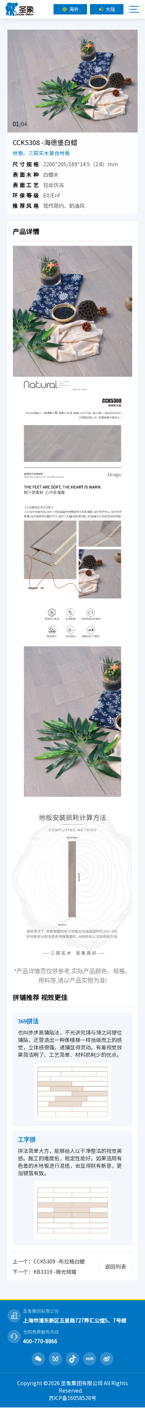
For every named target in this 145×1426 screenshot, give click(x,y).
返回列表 (115, 1266)
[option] (72, 81)
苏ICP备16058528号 (72, 1398)
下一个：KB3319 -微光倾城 (45, 1271)
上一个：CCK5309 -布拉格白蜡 (49, 1261)
